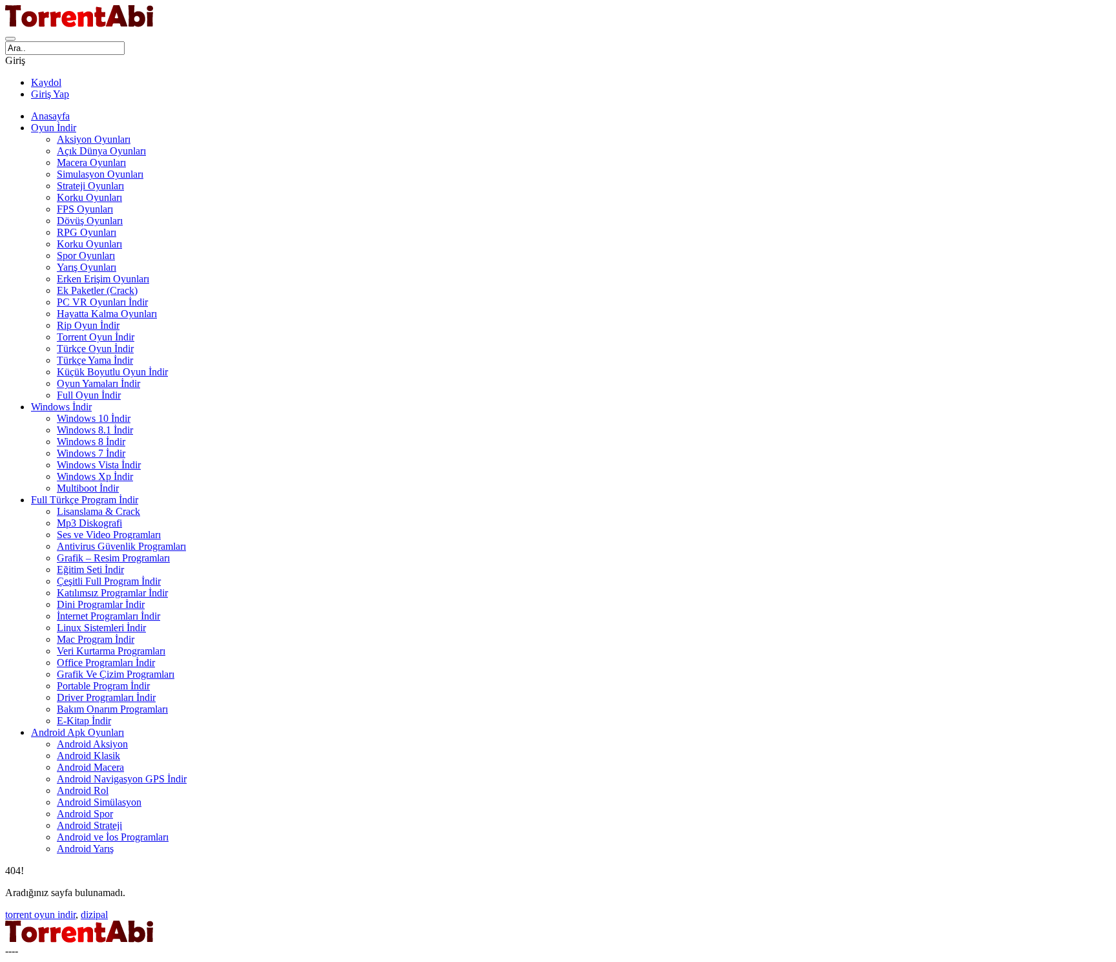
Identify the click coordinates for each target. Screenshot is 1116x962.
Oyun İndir (53, 127)
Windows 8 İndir (91, 441)
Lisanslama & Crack (98, 511)
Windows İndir (61, 406)
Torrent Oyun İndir (95, 336)
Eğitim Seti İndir (90, 569)
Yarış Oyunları (86, 267)
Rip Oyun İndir (88, 325)
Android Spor (85, 813)
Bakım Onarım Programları (112, 709)
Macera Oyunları (91, 162)
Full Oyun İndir (89, 395)
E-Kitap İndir (84, 720)
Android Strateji (89, 825)
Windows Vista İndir (99, 464)
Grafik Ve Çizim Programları (115, 674)
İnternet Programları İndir (108, 616)
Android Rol (82, 790)
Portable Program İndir (103, 685)
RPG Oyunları (86, 232)
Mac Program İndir (95, 639)
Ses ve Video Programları (109, 534)
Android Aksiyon (92, 743)
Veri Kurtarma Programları (111, 650)
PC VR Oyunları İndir (102, 302)
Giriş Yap (50, 94)
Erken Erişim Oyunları (103, 278)
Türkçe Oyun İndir (95, 348)
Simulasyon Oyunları (100, 174)
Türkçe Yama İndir (95, 360)
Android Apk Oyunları (77, 732)
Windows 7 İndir (91, 453)
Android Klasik (88, 755)
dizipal (94, 914)
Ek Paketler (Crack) (97, 290)
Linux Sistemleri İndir (101, 627)
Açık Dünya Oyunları (101, 150)
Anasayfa (50, 115)
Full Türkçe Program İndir (84, 499)
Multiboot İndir (88, 488)
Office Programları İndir (106, 662)
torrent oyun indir (40, 914)
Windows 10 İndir (93, 418)
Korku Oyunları (89, 197)
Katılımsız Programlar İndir (112, 592)
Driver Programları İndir (106, 697)
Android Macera (90, 767)
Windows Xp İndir (95, 476)
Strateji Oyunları (90, 185)
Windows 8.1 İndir (95, 429)
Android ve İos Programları (113, 836)
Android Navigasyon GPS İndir (122, 778)
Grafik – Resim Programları (113, 557)
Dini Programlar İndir (101, 604)
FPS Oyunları (85, 209)
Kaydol (46, 82)
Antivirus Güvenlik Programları (121, 546)
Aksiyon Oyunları (93, 139)
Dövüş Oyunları (90, 220)
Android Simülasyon (99, 802)
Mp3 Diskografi (89, 523)
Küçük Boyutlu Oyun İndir (112, 371)
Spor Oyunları (86, 255)
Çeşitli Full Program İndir (109, 581)
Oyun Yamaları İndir (98, 383)
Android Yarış (85, 848)
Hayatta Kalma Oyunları (107, 313)
